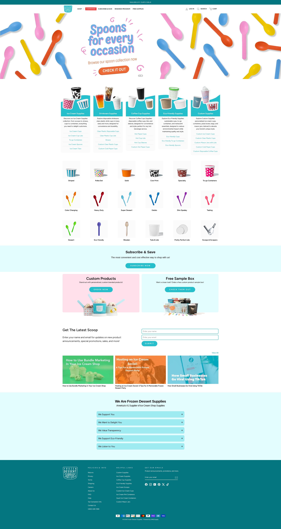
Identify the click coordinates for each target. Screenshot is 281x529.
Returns (90, 473)
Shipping (91, 483)
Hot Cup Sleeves (140, 143)
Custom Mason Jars (123, 502)
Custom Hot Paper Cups (140, 147)
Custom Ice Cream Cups (205, 134)
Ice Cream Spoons (75, 144)
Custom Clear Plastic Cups (108, 144)
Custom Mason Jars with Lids (205, 143)
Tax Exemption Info (94, 502)
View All (215, 353)
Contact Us (92, 505)
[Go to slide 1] (139, 75)
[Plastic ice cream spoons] (140, 46)
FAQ (89, 494)
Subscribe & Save (105, 9)
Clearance (90, 9)
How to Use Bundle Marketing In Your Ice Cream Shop (84, 386)
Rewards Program (122, 9)
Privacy (90, 476)
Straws (108, 140)
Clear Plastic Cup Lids (108, 136)
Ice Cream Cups (75, 131)
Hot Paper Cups (140, 134)
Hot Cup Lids (140, 138)
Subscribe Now (140, 266)
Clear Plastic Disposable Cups (108, 131)
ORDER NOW (101, 289)
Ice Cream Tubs (75, 149)
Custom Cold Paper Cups (108, 149)
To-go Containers (75, 140)
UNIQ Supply (154, 519)
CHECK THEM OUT (180, 289)
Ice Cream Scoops (122, 487)
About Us (91, 491)
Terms (90, 480)
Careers (90, 487)
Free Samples (138, 9)
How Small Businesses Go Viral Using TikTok (185, 386)
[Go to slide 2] (141, 75)
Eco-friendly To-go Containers (173, 141)
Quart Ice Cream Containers (126, 498)
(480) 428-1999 (93, 509)
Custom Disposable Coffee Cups (205, 151)
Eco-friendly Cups (173, 137)
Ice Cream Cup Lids (75, 136)
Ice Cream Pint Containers (125, 494)
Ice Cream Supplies (123, 476)
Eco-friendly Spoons (173, 145)
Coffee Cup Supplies (123, 480)
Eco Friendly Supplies (124, 483)
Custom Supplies (122, 473)
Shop (79, 9)
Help (89, 498)
